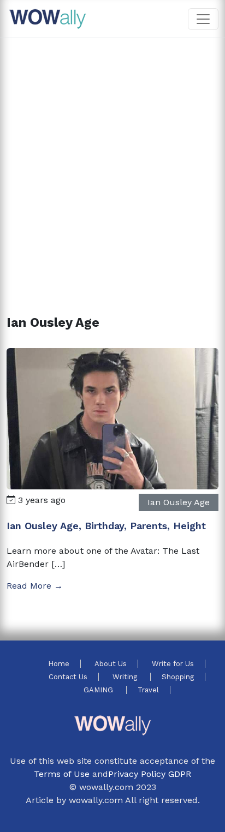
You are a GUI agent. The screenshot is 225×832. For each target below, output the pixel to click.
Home (58, 664)
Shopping (178, 677)
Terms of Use (62, 774)
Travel (148, 690)
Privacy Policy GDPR (149, 774)
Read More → (35, 585)
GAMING (99, 690)
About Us (110, 664)
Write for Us (173, 664)
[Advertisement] (112, 163)
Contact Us (68, 677)
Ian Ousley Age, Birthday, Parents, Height (106, 525)
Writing (125, 677)
